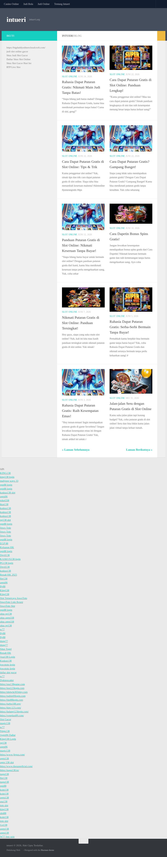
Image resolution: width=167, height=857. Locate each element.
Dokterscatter (7, 680)
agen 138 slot (7, 762)
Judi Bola (28, 4)
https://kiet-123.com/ (10, 707)
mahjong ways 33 (9, 480)
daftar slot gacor (8, 672)
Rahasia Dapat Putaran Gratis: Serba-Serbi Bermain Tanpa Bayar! (130, 327)
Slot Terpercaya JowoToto (13, 598)
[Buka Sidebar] (161, 36)
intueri (16, 19)
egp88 (3, 785)
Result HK (5, 653)
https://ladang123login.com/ (14, 711)
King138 (4, 590)
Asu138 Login (7, 656)
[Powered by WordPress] (22, 850)
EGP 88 (4, 543)
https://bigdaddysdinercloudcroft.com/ (26, 47)
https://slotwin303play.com (14, 692)
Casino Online (11, 4)
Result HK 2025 (8, 574)
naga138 (4, 774)
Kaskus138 (6, 660)
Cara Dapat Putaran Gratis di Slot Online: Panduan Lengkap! (131, 85)
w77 (2, 629)
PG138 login (6, 563)
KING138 (5, 473)
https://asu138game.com (12, 684)
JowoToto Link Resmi (11, 602)
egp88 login (6, 484)
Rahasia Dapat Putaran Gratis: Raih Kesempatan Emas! (80, 410)
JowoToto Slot (7, 606)
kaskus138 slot (7, 492)
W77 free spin (7, 836)
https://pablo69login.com (12, 696)
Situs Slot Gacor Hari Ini (19, 63)
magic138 (5, 723)
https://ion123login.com (12, 688)
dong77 (4, 641)
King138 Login (8, 739)
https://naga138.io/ (9, 770)
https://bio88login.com (11, 699)
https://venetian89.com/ (12, 715)
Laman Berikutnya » (139, 449)
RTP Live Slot (13, 67)
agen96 (4, 496)
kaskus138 (5, 508)
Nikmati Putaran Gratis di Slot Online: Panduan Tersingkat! (80, 322)
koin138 (4, 789)
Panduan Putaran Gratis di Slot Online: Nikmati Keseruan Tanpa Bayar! (81, 245)
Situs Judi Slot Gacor (17, 55)
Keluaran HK (7, 547)
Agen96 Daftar (7, 735)
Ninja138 (5, 731)
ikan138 (4, 504)
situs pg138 (6, 613)
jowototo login (7, 664)
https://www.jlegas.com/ (12, 754)
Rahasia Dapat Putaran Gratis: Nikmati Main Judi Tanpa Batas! (81, 87)
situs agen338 (7, 617)
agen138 (4, 758)
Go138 (3, 825)
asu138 (3, 801)
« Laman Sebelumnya (75, 449)
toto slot (4, 805)
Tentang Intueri (62, 4)
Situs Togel (6, 649)
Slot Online (69, 76)
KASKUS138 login (10, 559)
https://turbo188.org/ (10, 703)
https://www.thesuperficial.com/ (16, 766)
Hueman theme (47, 850)
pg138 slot (5, 520)
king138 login (7, 477)
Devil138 (5, 555)
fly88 (2, 586)
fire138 (3, 578)
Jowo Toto (5, 527)
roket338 (4, 500)
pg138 (3, 742)
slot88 (3, 813)
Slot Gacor (5, 719)
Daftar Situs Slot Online (18, 59)
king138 (4, 809)
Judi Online (44, 4)
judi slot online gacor (17, 51)
